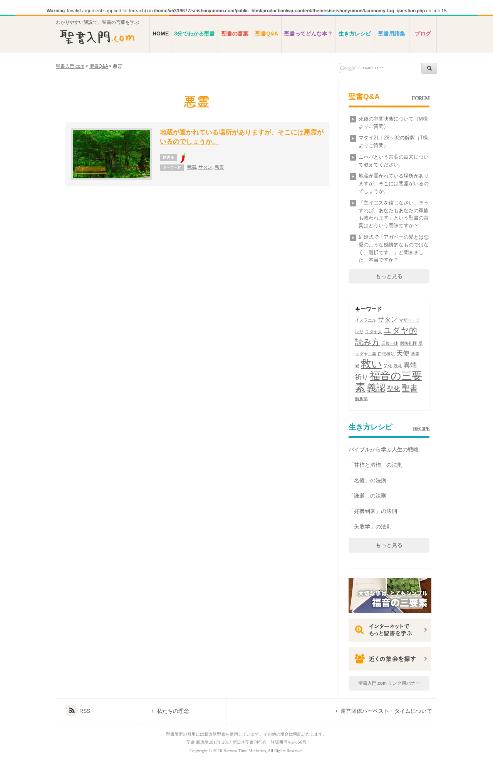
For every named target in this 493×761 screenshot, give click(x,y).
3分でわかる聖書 (194, 34)
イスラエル (365, 320)
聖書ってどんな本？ (308, 34)
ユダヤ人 (373, 331)
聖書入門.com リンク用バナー (389, 683)
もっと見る (389, 276)
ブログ (423, 34)
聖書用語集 (391, 34)
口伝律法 (386, 354)
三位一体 (389, 343)
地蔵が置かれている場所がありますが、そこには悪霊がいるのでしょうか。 (394, 183)
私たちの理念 (173, 711)
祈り (361, 377)
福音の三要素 (388, 381)
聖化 (393, 388)
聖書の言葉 (234, 34)
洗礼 (398, 366)
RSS (84, 711)
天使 (402, 353)
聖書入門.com (70, 66)
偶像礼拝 (408, 343)
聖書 (410, 388)
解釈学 (361, 398)
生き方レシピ (355, 34)
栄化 (388, 366)
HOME (161, 34)
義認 (376, 387)
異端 (191, 167)
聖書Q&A (266, 34)
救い (371, 364)
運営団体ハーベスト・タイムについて (386, 711)
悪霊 (219, 167)
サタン (205, 167)
